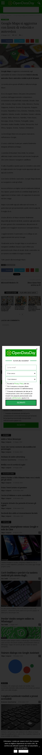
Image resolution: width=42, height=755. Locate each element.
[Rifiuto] (39, 747)
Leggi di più (23, 751)
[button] (37, 349)
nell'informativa (17, 398)
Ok (15, 751)
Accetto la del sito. (18, 383)
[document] (21, 377)
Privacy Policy (19, 383)
